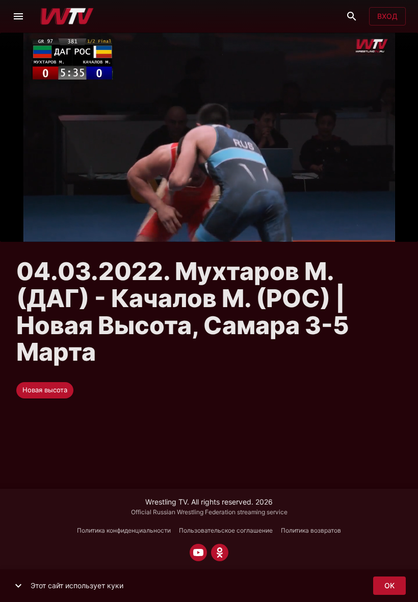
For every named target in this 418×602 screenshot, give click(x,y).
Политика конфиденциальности (124, 530)
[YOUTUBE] (198, 552)
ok (389, 585)
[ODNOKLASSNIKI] (219, 552)
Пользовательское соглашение (226, 530)
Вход (387, 16)
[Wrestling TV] (67, 16)
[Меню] (18, 16)
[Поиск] (351, 16)
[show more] (18, 585)
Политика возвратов (311, 530)
